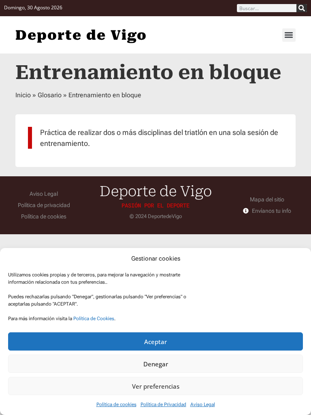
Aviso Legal (202, 404)
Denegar (155, 364)
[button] (289, 35)
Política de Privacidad (163, 404)
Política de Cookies (93, 318)
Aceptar (155, 342)
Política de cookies (116, 404)
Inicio (23, 95)
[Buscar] (301, 8)
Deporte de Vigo (81, 35)
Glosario (50, 95)
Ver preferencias (155, 386)
